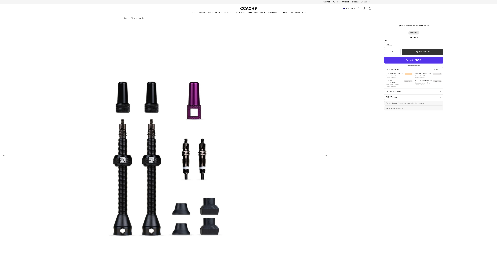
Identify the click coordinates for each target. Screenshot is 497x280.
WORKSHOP (365, 2)
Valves (133, 18)
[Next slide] (327, 156)
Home (126, 18)
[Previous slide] (3, 156)
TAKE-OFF (345, 2)
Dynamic (141, 18)
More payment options (413, 65)
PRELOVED (326, 2)
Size (385, 40)
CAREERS (355, 2)
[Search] (359, 8)
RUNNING (336, 2)
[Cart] (370, 8)
